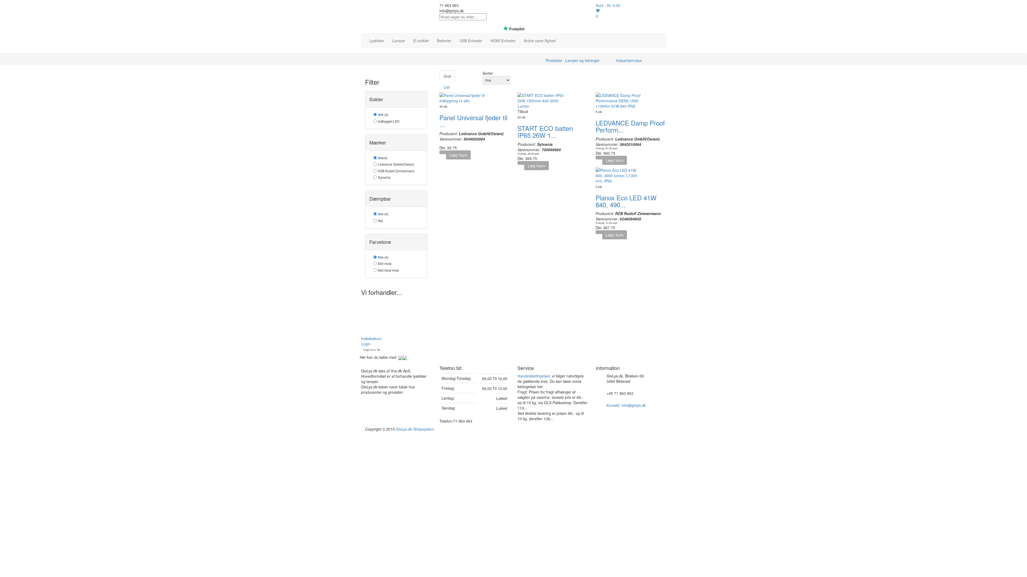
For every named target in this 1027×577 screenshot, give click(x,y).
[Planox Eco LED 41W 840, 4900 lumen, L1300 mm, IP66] (620, 174)
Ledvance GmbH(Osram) (396, 164)
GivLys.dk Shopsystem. (415, 429)
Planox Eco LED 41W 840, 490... (626, 201)
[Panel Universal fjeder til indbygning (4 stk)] (463, 97)
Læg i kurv (458, 155)
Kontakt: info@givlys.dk (626, 405)
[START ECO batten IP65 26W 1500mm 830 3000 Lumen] (542, 100)
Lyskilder (376, 40)
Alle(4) (383, 157)
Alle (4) (383, 114)
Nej (380, 220)
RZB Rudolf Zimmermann (396, 171)
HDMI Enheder (503, 40)
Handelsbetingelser (534, 376)
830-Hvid (384, 263)
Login (365, 343)
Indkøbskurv (371, 338)
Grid (447, 76)
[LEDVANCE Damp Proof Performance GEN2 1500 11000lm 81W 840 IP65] (620, 100)
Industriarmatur (629, 60)
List (447, 87)
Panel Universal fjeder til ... (473, 121)
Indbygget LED (389, 121)
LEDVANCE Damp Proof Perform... (630, 126)
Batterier (444, 40)
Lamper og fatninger (582, 60)
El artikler (421, 40)
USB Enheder (470, 40)
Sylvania (384, 177)
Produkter (554, 60)
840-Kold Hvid (388, 270)
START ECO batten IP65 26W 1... (545, 131)
